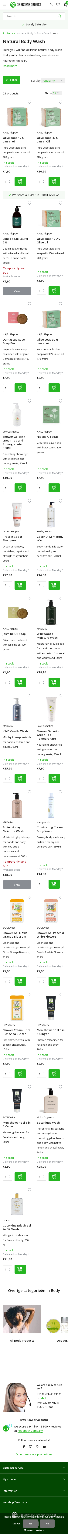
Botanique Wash (48, 1122)
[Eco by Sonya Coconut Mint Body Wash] (51, 515)
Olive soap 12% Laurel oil (13, 139)
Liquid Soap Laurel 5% (15, 240)
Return (10, 33)
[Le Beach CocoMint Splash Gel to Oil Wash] (17, 1203)
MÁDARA (42, 628)
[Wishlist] (58, 4)
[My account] (51, 5)
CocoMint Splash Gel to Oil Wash (17, 1227)
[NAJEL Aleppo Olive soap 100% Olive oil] (51, 217)
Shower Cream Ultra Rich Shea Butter (16, 1032)
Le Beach (8, 1220)
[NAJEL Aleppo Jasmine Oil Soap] (17, 612)
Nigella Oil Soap (48, 436)
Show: (48, 93)
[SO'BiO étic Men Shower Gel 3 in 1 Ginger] (51, 1008)
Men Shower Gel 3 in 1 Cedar (17, 1124)
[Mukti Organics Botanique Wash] (51, 1100)
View (17, 291)
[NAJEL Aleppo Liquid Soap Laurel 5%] (17, 217)
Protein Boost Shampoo (12, 538)
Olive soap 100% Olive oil (48, 240)
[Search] (60, 16)
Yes (30, 1523)
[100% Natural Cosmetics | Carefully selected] (29, 5)
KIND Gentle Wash (15, 731)
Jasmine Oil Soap (14, 634)
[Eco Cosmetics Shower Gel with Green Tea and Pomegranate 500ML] (17, 415)
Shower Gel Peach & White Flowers (50, 935)
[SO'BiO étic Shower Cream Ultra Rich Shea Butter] (17, 1008)
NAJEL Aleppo (10, 132)
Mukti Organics (45, 1117)
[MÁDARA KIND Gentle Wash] (17, 709)
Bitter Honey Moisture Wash (13, 829)
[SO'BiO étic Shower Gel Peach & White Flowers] (51, 911)
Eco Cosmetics (11, 431)
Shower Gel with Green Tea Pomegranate (48, 734)
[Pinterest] (37, 1447)
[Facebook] (23, 1447)
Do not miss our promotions (34, 1454)
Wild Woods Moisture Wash (47, 635)
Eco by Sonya (44, 531)
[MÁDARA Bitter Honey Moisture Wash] (17, 805)
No (47, 1523)
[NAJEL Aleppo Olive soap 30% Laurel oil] (51, 317)
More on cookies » (34, 1530)
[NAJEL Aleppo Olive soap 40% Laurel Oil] (51, 116)
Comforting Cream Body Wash (50, 829)
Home (20, 33)
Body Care (43, 33)
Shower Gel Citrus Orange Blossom (15, 935)
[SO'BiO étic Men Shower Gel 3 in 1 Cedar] (17, 1100)
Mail (43, 1398)
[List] (63, 93)
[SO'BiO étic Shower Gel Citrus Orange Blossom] (17, 911)
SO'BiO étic (9, 927)
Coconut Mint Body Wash (50, 538)
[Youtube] (44, 1447)
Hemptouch (43, 822)
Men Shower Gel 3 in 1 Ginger (51, 1032)
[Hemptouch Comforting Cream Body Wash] (51, 805)
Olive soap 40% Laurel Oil (47, 139)
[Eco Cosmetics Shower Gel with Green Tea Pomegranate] (51, 709)
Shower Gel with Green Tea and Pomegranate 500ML (14, 442)
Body (30, 33)
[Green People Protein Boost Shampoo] (17, 515)
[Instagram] (30, 1447)
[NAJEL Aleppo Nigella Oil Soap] (51, 415)
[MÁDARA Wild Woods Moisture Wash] (51, 612)
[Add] (20, 181)
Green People (11, 531)
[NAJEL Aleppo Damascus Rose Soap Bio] (17, 317)
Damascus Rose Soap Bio (14, 341)
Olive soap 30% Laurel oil (47, 341)
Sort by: (36, 80)
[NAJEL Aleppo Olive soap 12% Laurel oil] (17, 116)
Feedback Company (30, 1430)
